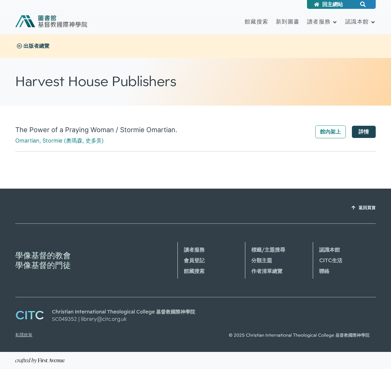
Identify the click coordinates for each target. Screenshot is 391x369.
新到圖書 (287, 21)
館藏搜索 (256, 21)
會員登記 (194, 260)
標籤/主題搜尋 (268, 250)
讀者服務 (319, 21)
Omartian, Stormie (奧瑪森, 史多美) (59, 140)
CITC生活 (330, 260)
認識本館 (357, 21)
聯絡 (324, 271)
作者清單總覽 (267, 271)
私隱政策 (23, 335)
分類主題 (261, 260)
